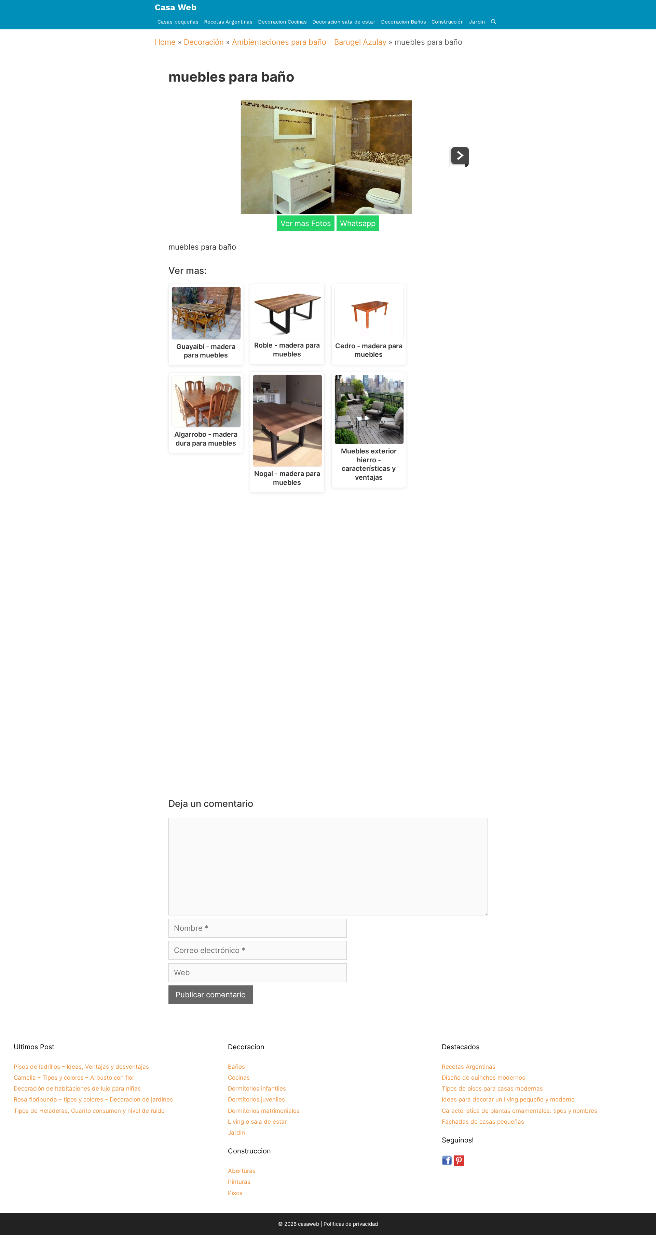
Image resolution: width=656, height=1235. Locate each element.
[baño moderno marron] (459, 164)
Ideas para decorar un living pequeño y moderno (508, 1099)
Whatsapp (357, 223)
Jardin (477, 22)
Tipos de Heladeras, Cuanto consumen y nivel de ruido (89, 1110)
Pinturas (239, 1181)
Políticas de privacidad (351, 1224)
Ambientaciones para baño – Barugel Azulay (309, 42)
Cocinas (239, 1077)
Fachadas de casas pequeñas (483, 1121)
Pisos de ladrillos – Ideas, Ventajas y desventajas (81, 1066)
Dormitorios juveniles (256, 1099)
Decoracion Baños (403, 22)
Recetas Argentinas (228, 22)
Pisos (235, 1193)
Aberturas (242, 1170)
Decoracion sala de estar (343, 22)
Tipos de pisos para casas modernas (492, 1088)
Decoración (204, 42)
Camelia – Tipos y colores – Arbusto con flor (74, 1077)
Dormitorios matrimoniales (264, 1110)
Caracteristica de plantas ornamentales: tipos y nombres (519, 1110)
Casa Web (175, 7)
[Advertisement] (330, 554)
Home (165, 42)
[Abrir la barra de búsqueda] (494, 22)
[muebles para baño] (326, 211)
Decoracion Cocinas (282, 22)
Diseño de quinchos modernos (483, 1077)
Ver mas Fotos (306, 223)
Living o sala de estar (257, 1121)
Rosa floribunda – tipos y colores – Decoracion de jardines (93, 1099)
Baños (236, 1066)
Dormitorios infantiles (257, 1088)
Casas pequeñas (178, 22)
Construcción (448, 22)
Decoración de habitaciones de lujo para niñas (77, 1088)
